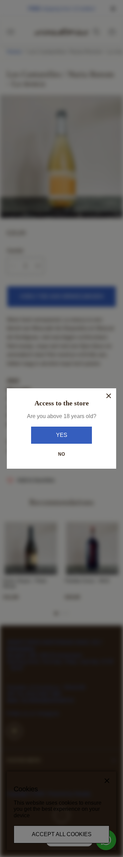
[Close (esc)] (108, 395)
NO (61, 454)
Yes (61, 435)
